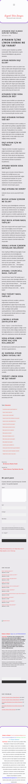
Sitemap (13, 551)
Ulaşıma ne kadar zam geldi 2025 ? (9, 578)
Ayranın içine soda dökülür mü (9, 421)
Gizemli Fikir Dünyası (14, 16)
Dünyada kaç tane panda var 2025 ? (9, 574)
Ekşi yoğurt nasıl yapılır (7, 442)
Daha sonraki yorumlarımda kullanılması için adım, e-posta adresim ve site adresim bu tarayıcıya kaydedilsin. (13, 528)
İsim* (3, 505)
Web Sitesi (4, 518)
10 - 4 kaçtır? (5, 533)
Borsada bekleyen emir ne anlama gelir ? (10, 586)
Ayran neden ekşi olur (7, 412)
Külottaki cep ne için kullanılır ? (8, 601)
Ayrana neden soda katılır (8, 415)
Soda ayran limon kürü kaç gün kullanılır (11, 447)
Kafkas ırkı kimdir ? (6, 582)
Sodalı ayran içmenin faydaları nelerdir (11, 450)
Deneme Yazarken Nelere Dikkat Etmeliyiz (11, 697)
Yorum (3, 487)
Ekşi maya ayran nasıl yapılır (9, 439)
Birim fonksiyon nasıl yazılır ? (8, 597)
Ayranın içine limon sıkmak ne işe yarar (11, 418)
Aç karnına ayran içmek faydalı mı (10, 409)
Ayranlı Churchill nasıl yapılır (9, 424)
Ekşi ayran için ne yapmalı (8, 430)
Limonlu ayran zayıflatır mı (8, 445)
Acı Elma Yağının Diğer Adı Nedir (9, 709)
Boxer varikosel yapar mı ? (7, 571)
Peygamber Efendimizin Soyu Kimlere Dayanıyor (12, 702)
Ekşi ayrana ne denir (7, 433)
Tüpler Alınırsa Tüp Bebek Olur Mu (13, 469)
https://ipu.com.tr (19, 548)
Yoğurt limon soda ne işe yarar (9, 453)
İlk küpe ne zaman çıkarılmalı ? (8, 589)
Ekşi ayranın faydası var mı (8, 436)
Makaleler (8, 405)
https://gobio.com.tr (5, 551)
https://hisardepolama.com (7, 548)
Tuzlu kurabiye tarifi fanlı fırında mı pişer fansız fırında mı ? (14, 593)
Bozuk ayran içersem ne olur (9, 427)
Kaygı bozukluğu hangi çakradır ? (9, 604)
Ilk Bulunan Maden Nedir (10, 464)
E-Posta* (4, 511)
